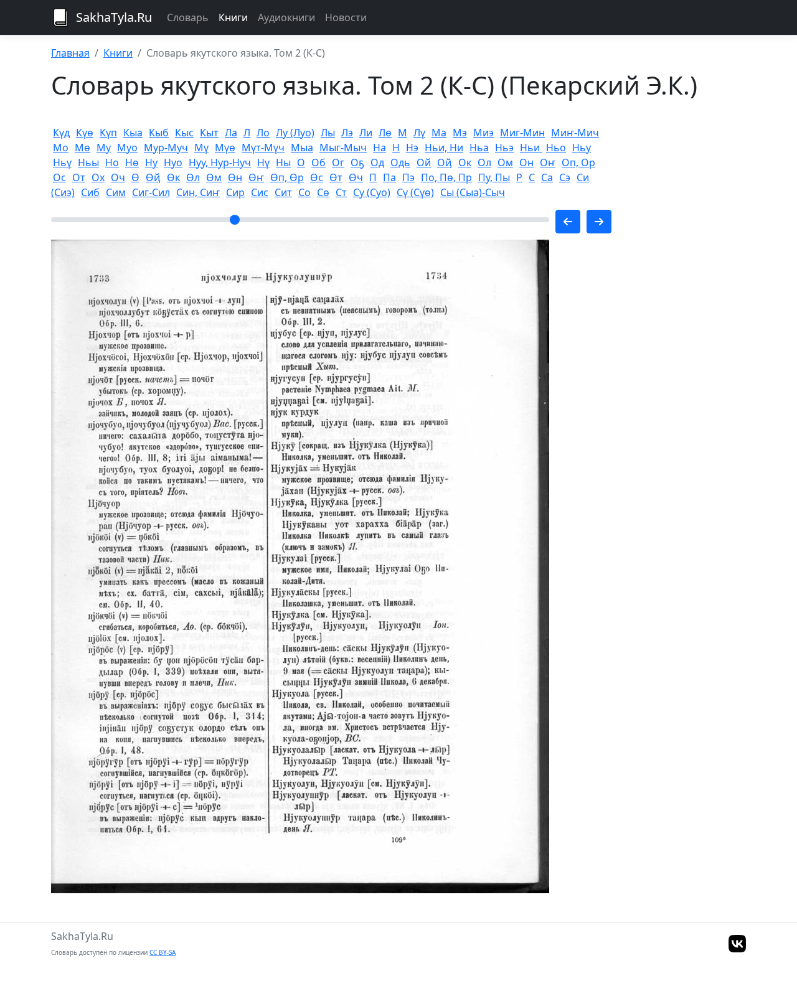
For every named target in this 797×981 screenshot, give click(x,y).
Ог (338, 162)
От (78, 177)
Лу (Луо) (295, 132)
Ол (484, 162)
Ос (59, 177)
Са (547, 177)
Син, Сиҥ (198, 192)
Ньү (62, 162)
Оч (118, 177)
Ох (98, 177)
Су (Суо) (371, 192)
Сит (283, 192)
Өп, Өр (287, 177)
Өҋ (153, 177)
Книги (233, 17)
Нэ (412, 147)
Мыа (302, 147)
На (379, 147)
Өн (235, 177)
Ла (231, 132)
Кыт (209, 132)
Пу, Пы (494, 177)
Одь (400, 162)
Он (526, 162)
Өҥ (256, 177)
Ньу (581, 147)
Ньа (479, 147)
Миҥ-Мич (575, 132)
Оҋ (444, 162)
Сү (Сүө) (415, 192)
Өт (335, 177)
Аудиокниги (286, 17)
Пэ (408, 177)
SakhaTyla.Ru (114, 17)
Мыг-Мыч (343, 147)
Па (389, 177)
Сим (116, 192)
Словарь (188, 17)
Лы (328, 132)
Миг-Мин (522, 132)
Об (318, 162)
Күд (61, 132)
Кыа (133, 132)
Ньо (556, 147)
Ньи (531, 147)
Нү (263, 162)
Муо (127, 147)
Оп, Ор (578, 162)
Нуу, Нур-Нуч (220, 162)
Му (104, 147)
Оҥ (547, 162)
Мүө (225, 147)
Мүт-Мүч (263, 147)
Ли (365, 132)
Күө (84, 132)
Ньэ (504, 147)
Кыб (159, 132)
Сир (235, 192)
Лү (419, 132)
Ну (151, 162)
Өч (356, 177)
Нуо (173, 162)
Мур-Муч (166, 147)
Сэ (564, 177)
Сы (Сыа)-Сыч (472, 192)
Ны (283, 162)
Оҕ (357, 162)
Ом (505, 162)
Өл (193, 177)
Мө (82, 147)
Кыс (184, 132)
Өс (316, 177)
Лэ (347, 132)
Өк (173, 177)
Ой (424, 162)
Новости (346, 17)
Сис (259, 192)
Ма (439, 132)
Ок (464, 162)
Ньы (88, 162)
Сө (323, 192)
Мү (201, 147)
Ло (263, 132)
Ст (341, 192)
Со (304, 192)
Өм (214, 177)
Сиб (90, 192)
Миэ (483, 132)
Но (112, 162)
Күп (108, 132)
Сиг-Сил (151, 192)
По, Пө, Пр (446, 177)
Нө (132, 162)
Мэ (460, 132)
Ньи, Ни (444, 147)
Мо (60, 147)
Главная (70, 53)
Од (377, 162)
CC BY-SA (162, 952)
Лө (385, 132)
